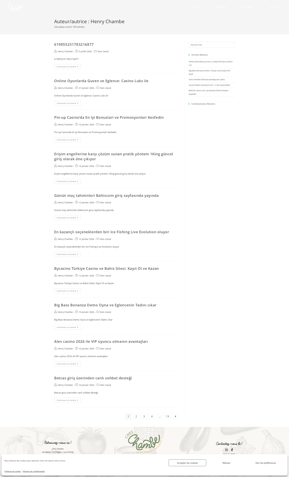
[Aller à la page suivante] (175, 416)
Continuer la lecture (69, 66)
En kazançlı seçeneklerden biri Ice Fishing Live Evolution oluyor (111, 231)
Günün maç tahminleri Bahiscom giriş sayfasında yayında (106, 195)
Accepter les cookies (187, 462)
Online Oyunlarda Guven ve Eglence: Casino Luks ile (101, 80)
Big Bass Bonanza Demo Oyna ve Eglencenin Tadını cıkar (105, 304)
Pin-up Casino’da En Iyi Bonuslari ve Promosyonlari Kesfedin (109, 117)
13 (167, 416)
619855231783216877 (74, 44)
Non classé (103, 51)
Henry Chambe (65, 51)
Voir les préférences (265, 462)
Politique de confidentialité (34, 471)
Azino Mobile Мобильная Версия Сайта (207, 79)
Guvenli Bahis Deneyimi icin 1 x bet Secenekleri (209, 85)
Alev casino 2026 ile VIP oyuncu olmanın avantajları (101, 341)
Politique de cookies (13, 471)
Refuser (226, 462)
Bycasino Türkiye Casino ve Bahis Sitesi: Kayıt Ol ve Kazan (106, 268)
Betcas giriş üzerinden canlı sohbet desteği (93, 377)
